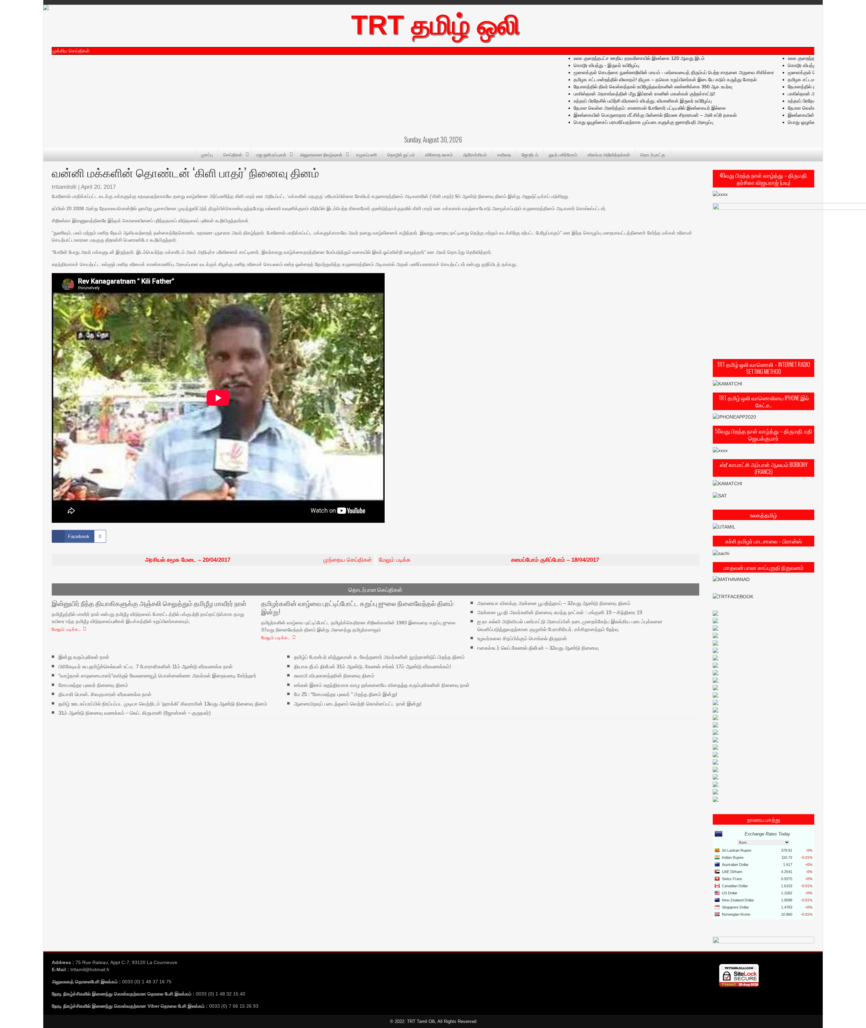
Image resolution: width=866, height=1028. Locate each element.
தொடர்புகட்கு (652, 154)
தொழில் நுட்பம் (401, 154)
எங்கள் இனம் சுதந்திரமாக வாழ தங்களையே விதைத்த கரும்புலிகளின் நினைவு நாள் (382, 685)
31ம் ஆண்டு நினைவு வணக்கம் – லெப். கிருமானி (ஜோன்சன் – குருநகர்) (135, 713)
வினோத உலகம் (439, 154)
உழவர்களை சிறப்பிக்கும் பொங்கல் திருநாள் (522, 638)
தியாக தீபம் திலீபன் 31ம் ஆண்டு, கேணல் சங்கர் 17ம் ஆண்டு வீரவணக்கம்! (372, 666)
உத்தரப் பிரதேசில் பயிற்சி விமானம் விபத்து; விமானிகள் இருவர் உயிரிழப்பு (630, 101)
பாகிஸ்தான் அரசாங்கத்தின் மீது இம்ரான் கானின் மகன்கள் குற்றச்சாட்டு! (632, 93)
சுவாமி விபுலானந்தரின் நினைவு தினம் (334, 675)
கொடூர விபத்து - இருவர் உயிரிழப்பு (594, 65)
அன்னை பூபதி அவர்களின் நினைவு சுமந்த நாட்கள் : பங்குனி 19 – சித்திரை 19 (559, 612)
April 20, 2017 (98, 187)
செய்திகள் (232, 154)
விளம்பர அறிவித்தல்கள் (609, 154)
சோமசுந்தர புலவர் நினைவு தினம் (93, 685)
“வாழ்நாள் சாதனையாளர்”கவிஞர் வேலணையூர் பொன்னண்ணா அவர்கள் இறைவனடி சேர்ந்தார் (157, 675)
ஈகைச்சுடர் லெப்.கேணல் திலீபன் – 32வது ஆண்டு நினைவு (538, 648)
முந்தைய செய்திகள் (258, 560)
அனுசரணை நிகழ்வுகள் (321, 154)
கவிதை (504, 154)
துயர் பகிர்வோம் (563, 154)
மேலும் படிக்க (489, 560)
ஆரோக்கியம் (475, 154)
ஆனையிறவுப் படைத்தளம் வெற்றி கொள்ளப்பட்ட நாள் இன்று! (357, 703)
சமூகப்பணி (366, 154)
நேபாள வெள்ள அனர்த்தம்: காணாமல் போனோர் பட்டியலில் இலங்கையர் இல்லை (637, 108)
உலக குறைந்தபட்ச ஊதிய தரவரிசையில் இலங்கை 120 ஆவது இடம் (626, 58)
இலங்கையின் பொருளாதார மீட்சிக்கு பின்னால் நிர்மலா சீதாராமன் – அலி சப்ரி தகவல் (642, 115)
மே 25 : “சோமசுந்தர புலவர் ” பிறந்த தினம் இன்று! (345, 694)
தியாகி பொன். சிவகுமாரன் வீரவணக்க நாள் (105, 694)
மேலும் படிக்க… (66, 628)
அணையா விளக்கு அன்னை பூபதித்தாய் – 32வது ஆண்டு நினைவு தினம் (554, 603)
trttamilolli (64, 187)
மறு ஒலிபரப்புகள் (271, 154)
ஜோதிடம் (530, 154)
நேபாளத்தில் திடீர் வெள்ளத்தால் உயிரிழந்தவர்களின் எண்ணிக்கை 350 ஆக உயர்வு (640, 86)
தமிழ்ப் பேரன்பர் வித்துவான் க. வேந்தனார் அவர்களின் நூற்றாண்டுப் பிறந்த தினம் (379, 657)
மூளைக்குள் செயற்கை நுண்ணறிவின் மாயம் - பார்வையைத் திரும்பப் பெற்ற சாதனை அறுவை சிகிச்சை (661, 72)
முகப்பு (207, 154)
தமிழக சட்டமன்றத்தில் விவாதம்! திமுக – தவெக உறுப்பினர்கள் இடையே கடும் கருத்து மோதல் (652, 79)
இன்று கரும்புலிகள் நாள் (84, 657)
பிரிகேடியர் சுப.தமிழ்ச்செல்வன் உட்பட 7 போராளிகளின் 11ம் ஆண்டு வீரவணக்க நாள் (146, 666)
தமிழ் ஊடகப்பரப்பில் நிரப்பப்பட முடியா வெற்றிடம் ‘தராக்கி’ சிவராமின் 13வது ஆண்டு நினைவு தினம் (163, 703)
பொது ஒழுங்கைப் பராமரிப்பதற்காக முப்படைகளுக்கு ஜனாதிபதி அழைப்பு (631, 122)
